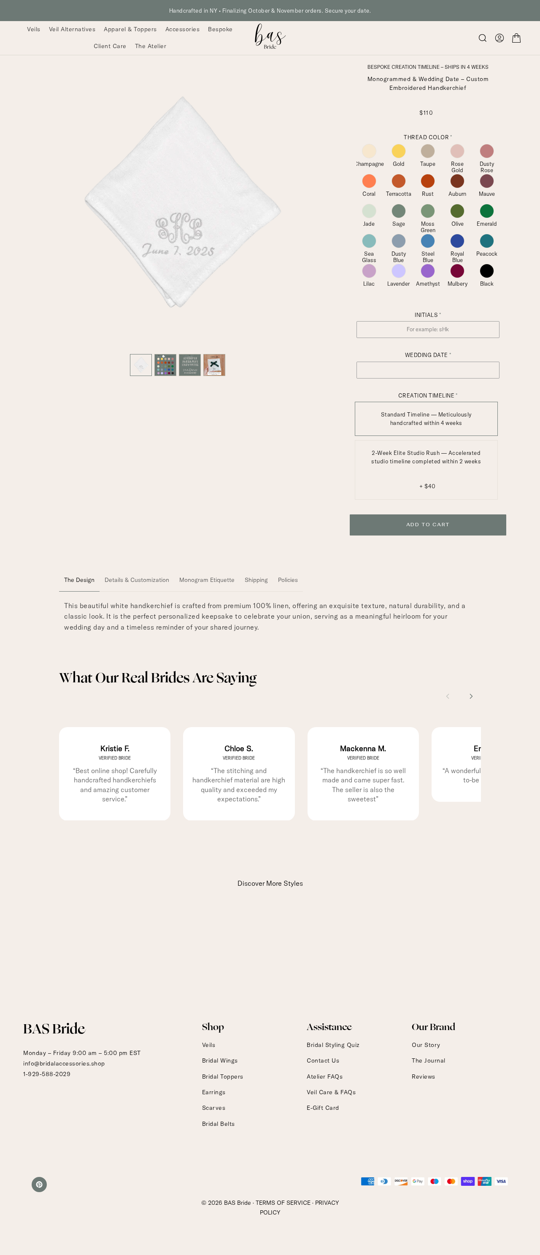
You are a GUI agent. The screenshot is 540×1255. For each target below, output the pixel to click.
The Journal (429, 1060)
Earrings (214, 1092)
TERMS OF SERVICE (283, 1202)
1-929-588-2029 (46, 1074)
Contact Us (323, 1060)
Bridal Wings (220, 1060)
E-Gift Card (323, 1108)
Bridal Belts (218, 1124)
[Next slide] (471, 696)
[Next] (310, 206)
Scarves (214, 1108)
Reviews (423, 1076)
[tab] (79, 580)
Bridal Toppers (222, 1076)
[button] (499, 38)
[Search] (482, 38)
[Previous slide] (447, 696)
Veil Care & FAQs (331, 1092)
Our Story (426, 1045)
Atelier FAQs (325, 1076)
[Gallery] (178, 220)
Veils (209, 1045)
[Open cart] (516, 38)
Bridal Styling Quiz (333, 1045)
